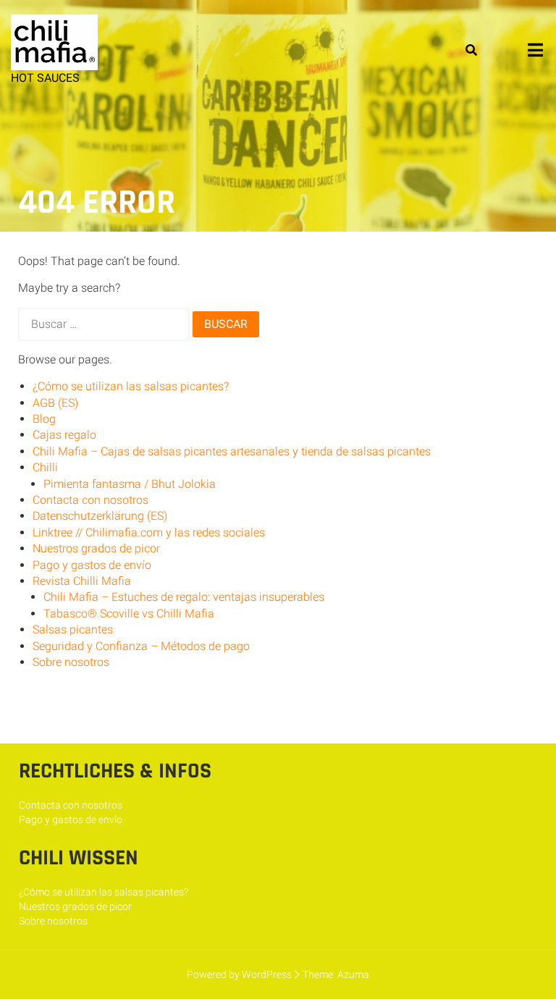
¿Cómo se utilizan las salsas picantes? (131, 386)
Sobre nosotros (71, 662)
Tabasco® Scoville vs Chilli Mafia (128, 613)
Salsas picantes (73, 629)
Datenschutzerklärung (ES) (100, 516)
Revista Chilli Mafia (82, 581)
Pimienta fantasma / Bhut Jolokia (129, 484)
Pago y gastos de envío (92, 565)
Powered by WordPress (239, 974)
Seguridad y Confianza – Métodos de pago (141, 646)
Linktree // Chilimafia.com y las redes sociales (149, 532)
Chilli (45, 467)
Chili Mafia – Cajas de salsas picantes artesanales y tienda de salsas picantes (232, 451)
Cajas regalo (64, 435)
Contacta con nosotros (90, 500)
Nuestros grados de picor (96, 548)
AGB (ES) (55, 403)
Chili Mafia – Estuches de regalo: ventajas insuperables (183, 597)
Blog (44, 419)
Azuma (353, 974)
